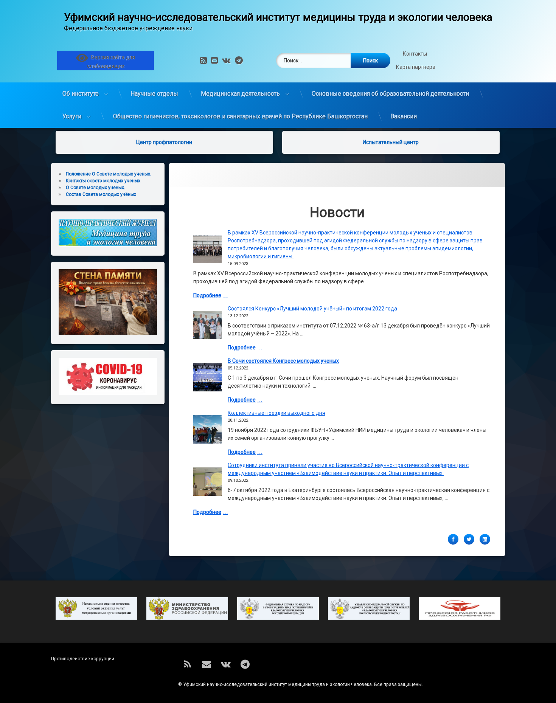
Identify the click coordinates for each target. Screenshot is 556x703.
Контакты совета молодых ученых (103, 180)
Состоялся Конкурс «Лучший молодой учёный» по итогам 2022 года (312, 309)
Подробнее (207, 295)
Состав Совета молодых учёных (101, 194)
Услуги (71, 116)
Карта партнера (415, 67)
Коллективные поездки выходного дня (276, 413)
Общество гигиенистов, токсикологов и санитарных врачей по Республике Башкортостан (240, 116)
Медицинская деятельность (240, 93)
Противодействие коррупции (82, 658)
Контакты (415, 54)
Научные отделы (154, 93)
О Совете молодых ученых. (95, 187)
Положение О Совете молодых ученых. (108, 174)
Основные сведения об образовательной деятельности (390, 93)
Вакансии (403, 116)
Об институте (80, 93)
